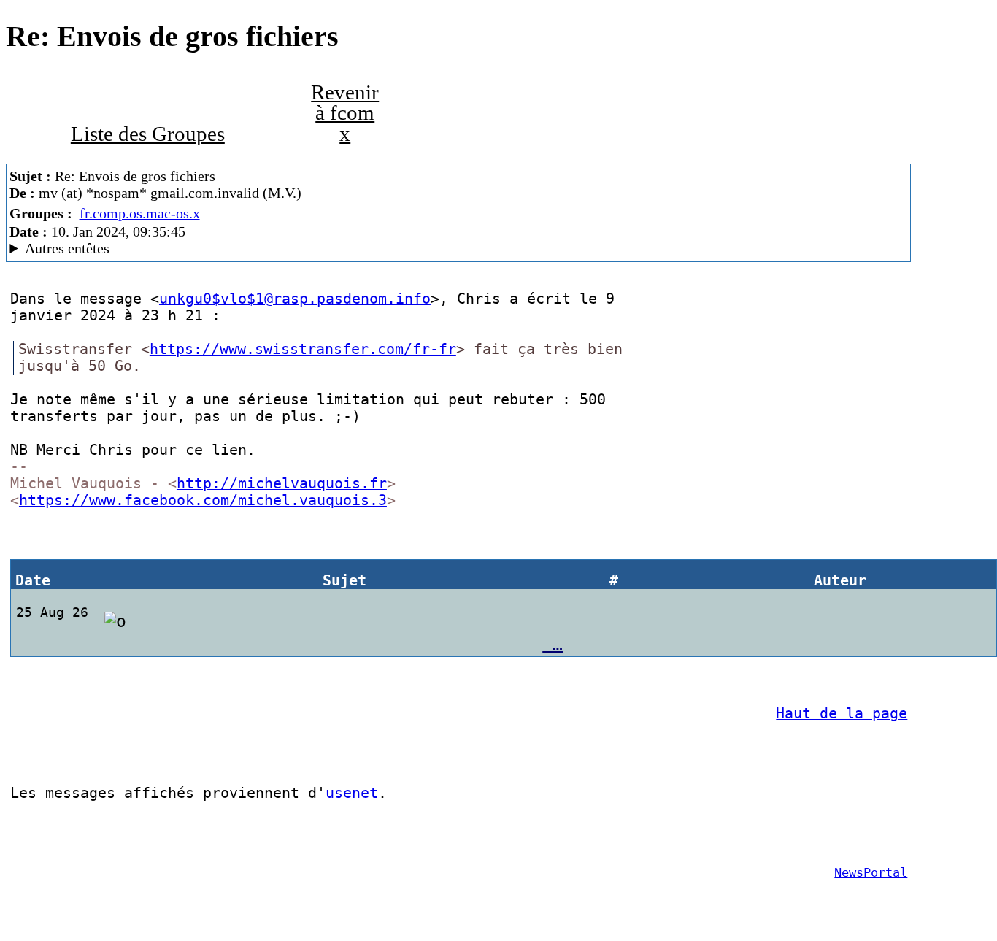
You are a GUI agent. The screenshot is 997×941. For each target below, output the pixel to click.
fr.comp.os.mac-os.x (140, 213)
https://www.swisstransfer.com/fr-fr (303, 349)
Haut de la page (841, 713)
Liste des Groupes (148, 134)
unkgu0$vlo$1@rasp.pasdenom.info (295, 299)
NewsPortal (870, 873)
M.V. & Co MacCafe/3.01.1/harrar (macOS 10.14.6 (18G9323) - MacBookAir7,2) (258, 248)
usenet (352, 793)
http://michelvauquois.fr (282, 483)
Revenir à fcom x (345, 113)
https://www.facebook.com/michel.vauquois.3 (203, 500)
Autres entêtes (67, 248)
